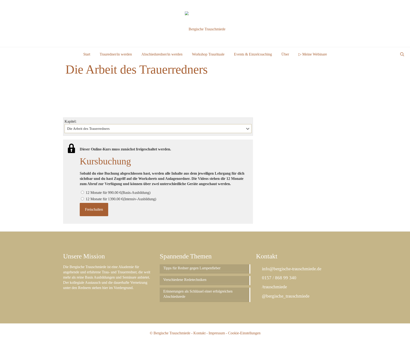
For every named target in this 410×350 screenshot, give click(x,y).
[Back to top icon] (387, 340)
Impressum (217, 333)
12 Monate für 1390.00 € (120, 199)
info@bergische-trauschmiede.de (291, 268)
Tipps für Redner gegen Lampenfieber (191, 268)
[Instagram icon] (399, 6)
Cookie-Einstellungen (244, 333)
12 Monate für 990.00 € (117, 193)
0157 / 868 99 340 (278, 277)
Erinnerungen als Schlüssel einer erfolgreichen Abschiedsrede (198, 294)
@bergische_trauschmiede (285, 296)
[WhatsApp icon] (388, 6)
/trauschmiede (274, 286)
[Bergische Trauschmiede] (205, 29)
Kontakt (199, 333)
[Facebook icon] (394, 6)
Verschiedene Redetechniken (184, 280)
